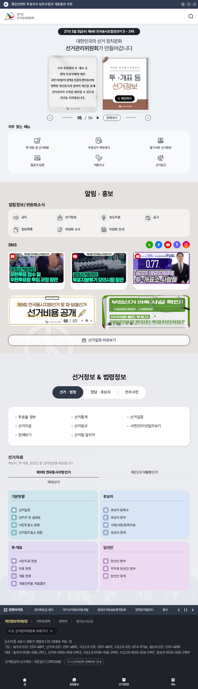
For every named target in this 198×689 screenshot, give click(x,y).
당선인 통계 (118, 576)
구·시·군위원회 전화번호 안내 (84, 662)
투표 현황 (25, 568)
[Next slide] (148, 118)
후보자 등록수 (120, 510)
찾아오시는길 (84, 621)
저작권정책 (43, 621)
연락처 (63, 621)
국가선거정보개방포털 (75, 610)
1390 (50, 662)
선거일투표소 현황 (31, 532)
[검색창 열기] (191, 16)
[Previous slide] (50, 118)
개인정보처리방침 (16, 621)
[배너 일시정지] (131, 323)
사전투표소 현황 (29, 525)
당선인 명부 (118, 561)
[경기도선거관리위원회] (28, 16)
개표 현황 (25, 576)
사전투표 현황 (28, 561)
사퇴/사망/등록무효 (123, 525)
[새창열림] (73, 83)
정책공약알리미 (144, 610)
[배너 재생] (98, 118)
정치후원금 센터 (43, 610)
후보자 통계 (118, 532)
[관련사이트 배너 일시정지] (185, 610)
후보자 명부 (118, 517)
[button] (188, 4)
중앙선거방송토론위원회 (112, 610)
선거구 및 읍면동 (30, 517)
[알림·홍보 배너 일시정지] (87, 320)
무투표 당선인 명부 (123, 568)
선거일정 (24, 510)
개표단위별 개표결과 (32, 583)
